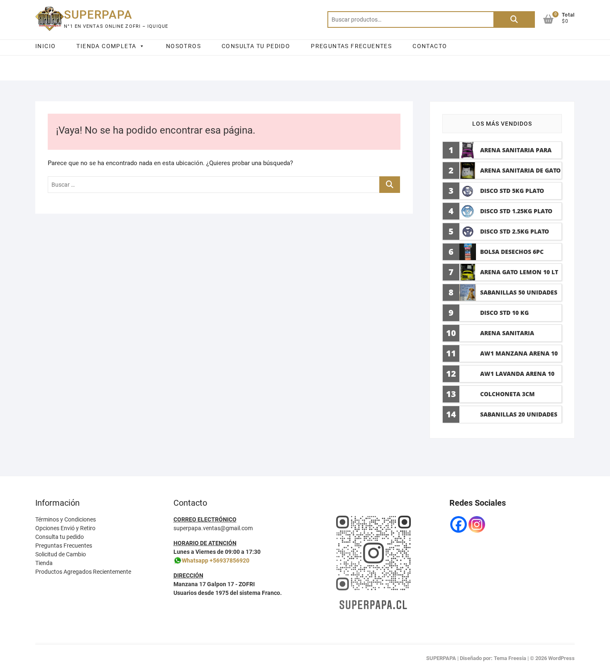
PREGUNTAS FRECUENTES (351, 46)
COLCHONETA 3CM (507, 394)
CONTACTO (429, 46)
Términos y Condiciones (65, 519)
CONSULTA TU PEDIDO (256, 46)
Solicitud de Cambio (60, 554)
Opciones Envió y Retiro (65, 528)
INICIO (45, 46)
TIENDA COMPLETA (106, 46)
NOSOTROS (183, 46)
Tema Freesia (510, 658)
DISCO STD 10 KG (504, 313)
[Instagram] (476, 524)
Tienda (44, 563)
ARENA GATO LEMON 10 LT (519, 272)
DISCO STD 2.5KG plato (514, 231)
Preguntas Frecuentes (63, 545)
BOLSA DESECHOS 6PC (512, 252)
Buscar (514, 19)
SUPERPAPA (98, 15)
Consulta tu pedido (59, 537)
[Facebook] (458, 524)
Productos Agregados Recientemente (83, 571)
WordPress (561, 658)
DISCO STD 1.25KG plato (516, 211)
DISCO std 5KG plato (512, 191)
